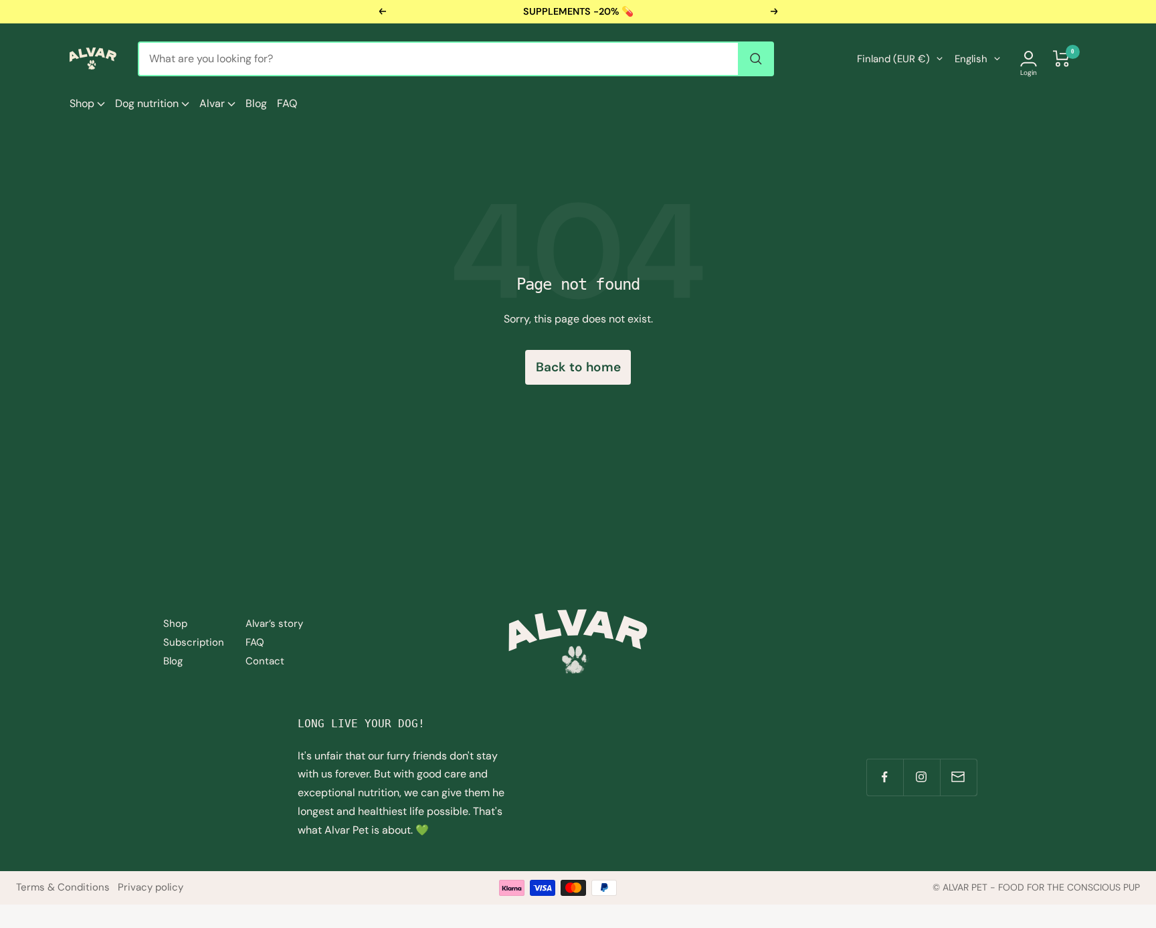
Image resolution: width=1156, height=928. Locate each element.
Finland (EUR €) (893, 59)
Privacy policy (150, 887)
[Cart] (1061, 58)
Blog (256, 103)
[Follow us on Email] (958, 777)
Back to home (578, 367)
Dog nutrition (148, 103)
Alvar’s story (274, 623)
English (971, 59)
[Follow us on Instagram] (921, 777)
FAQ (287, 103)
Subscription (193, 642)
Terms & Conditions (63, 887)
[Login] (1028, 58)
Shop (83, 103)
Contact (265, 661)
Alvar (213, 103)
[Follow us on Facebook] (884, 777)
